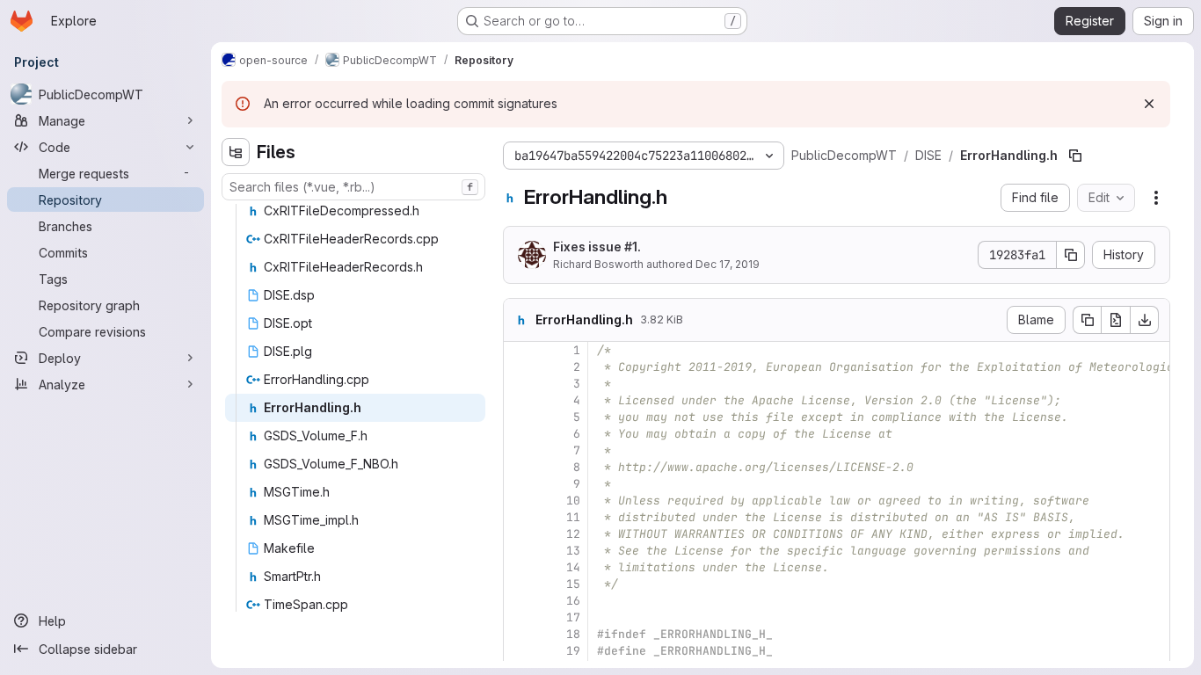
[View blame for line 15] (519, 584)
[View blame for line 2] (519, 367)
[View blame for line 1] (519, 350)
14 (573, 567)
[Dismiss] (1149, 103)
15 (573, 584)
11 (573, 517)
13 (573, 550)
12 (573, 533)
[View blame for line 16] (519, 600)
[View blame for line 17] (519, 617)
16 (573, 600)
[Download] (1145, 320)
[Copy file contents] (1087, 320)
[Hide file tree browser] (236, 152)
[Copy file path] (1075, 156)
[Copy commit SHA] (1071, 255)
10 (573, 500)
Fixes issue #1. (597, 246)
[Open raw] (1116, 320)
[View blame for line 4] (519, 400)
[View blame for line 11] (519, 517)
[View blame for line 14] (519, 567)
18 (573, 634)
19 (573, 650)
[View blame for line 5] (519, 417)
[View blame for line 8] (519, 467)
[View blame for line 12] (519, 534)
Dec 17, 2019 (727, 264)
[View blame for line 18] (519, 634)
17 (573, 617)
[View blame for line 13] (519, 550)
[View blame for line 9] (519, 483)
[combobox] (353, 186)
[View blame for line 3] (519, 383)
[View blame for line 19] (519, 650)
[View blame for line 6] (519, 433)
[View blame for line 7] (519, 450)
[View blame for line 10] (519, 500)
